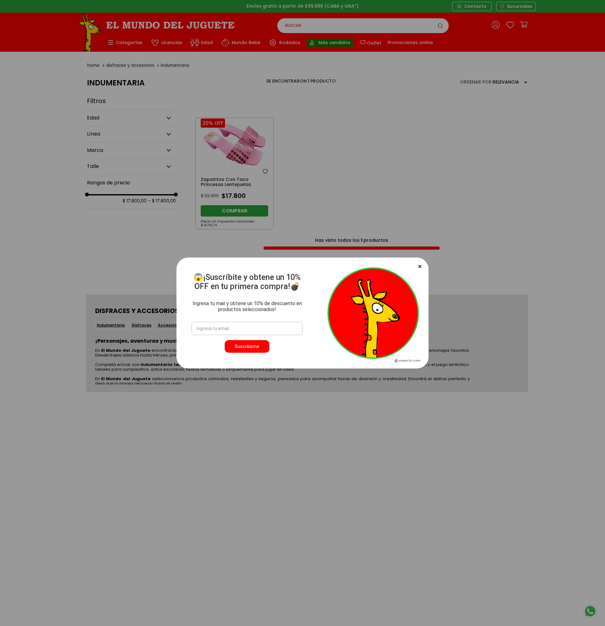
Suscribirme (247, 346)
